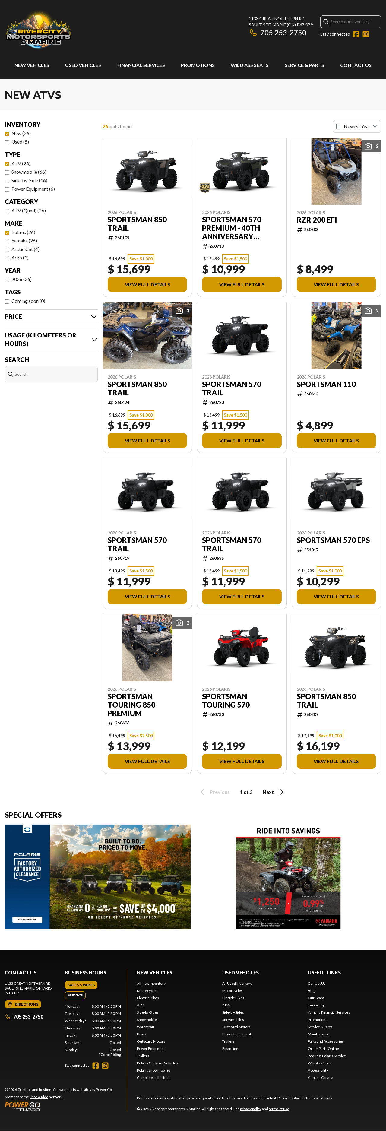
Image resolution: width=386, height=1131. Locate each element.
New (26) (21, 133)
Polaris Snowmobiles (153, 1070)
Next (268, 792)
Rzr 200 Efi (317, 220)
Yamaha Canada (320, 1077)
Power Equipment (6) (33, 189)
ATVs (141, 1005)
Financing (230, 1048)
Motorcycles (147, 990)
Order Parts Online (323, 1048)
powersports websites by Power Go (83, 1089)
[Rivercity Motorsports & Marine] (80, 29)
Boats (141, 1034)
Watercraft (145, 1027)
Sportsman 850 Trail (137, 223)
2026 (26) (21, 279)
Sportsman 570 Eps (333, 540)
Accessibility (318, 1070)
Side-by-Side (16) (29, 180)
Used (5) (20, 141)
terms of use (279, 1109)
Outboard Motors (151, 1041)
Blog (311, 990)
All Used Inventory (237, 983)
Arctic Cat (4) (25, 249)
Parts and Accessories (326, 1041)
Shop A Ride (39, 1097)
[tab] (81, 985)
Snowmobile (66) (28, 172)
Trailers (143, 1055)
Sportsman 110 (326, 384)
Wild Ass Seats (249, 65)
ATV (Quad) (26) (28, 210)
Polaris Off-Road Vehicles (157, 1063)
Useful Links (324, 972)
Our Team (316, 998)
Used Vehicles (83, 65)
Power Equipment (151, 1048)
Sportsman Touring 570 (226, 700)
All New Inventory (151, 983)
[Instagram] (365, 34)
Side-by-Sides (148, 1012)
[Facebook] (356, 34)
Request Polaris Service (327, 1055)
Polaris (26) (23, 232)
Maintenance (318, 1034)
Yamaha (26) (24, 240)
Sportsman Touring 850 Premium (131, 705)
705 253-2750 (283, 32)
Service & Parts (304, 65)
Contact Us (356, 65)
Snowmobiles (148, 1019)
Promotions (198, 65)
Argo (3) (20, 257)
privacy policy (250, 1109)
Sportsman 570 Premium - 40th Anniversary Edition (231, 228)
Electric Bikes (148, 998)
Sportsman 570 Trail (231, 388)
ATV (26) (20, 163)
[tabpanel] (93, 1030)
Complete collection (153, 1077)
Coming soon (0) (28, 301)
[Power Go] (59, 1106)
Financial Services (141, 65)
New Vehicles (31, 65)
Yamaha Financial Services (329, 1012)
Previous (220, 792)
